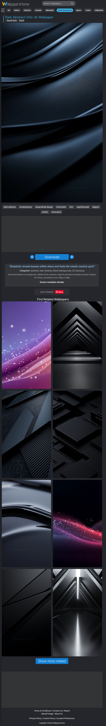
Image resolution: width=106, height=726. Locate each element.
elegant (95, 207)
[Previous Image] (32, 257)
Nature (16, 10)
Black (55, 270)
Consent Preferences (65, 718)
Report (67, 711)
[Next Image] (72, 257)
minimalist (61, 207)
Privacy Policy (35, 718)
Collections (99, 10)
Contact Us (58, 711)
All (9, 10)
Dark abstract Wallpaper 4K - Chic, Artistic (15, 4)
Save (61, 292)
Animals (38, 10)
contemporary (25, 207)
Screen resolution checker (52, 282)
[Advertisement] (52, 234)
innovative (56, 212)
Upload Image (47, 714)
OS (73, 270)
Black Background (65, 10)
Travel (88, 10)
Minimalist (50, 10)
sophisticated (83, 207)
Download (52, 257)
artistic (45, 212)
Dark (21, 20)
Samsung (80, 270)
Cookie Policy (49, 718)
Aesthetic (12, 20)
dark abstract (10, 207)
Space (78, 10)
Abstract (27, 10)
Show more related (52, 661)
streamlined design (44, 207)
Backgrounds (65, 270)
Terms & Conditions (42, 711)
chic (71, 207)
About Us (59, 714)
